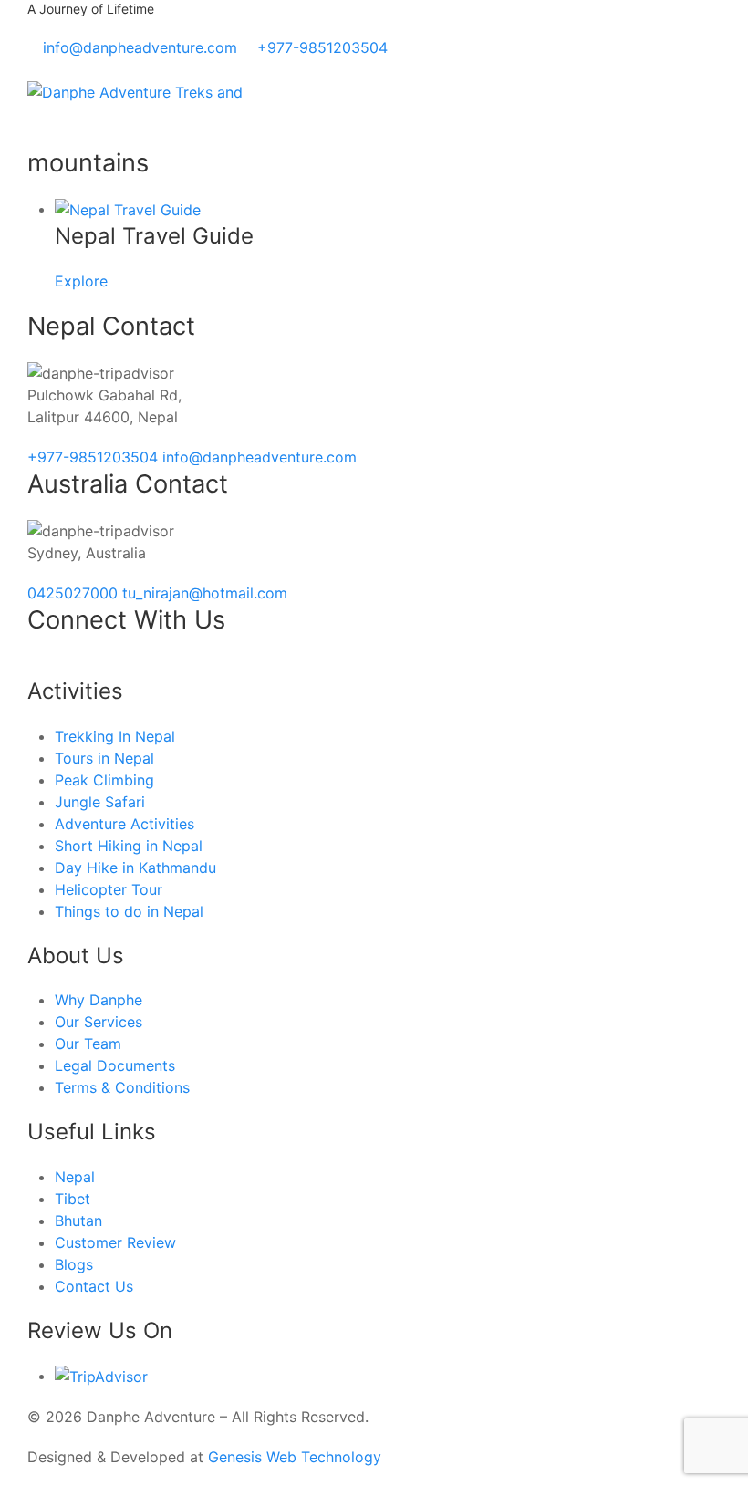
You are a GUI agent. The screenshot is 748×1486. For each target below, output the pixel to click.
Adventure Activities (124, 824)
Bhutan (78, 1220)
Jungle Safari (100, 802)
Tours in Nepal (104, 758)
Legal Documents (115, 1065)
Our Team (88, 1043)
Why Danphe (98, 1000)
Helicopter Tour (108, 889)
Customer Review (115, 1242)
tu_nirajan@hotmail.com (204, 593)
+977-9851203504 (94, 457)
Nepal (75, 1177)
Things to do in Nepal (129, 911)
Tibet (72, 1199)
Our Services (98, 1022)
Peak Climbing (104, 780)
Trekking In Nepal (115, 736)
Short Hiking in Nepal (129, 846)
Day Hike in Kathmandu (135, 867)
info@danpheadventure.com (259, 457)
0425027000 (74, 593)
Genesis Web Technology (294, 1457)
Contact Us (94, 1286)
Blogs (74, 1264)
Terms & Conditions (122, 1087)
